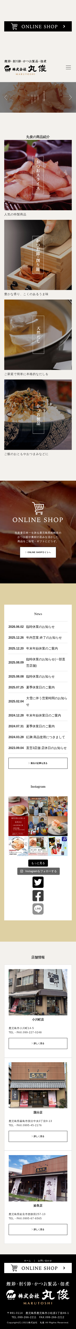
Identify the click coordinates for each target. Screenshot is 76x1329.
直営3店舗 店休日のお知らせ (46, 748)
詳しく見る (39, 1043)
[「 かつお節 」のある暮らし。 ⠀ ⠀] (58, 826)
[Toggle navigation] (68, 67)
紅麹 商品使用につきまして (45, 737)
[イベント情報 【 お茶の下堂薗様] (38, 846)
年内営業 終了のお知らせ (44, 637)
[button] (5, 97)
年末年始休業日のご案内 (43, 715)
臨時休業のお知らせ (40, 626)
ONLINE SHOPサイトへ (39, 552)
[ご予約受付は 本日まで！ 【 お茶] (18, 846)
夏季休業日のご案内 (40, 687)
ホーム (27, 1260)
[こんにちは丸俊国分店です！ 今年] (58, 806)
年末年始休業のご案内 (42, 648)
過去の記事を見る (39, 763)
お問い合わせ (45, 1260)
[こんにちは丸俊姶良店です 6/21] (38, 826)
